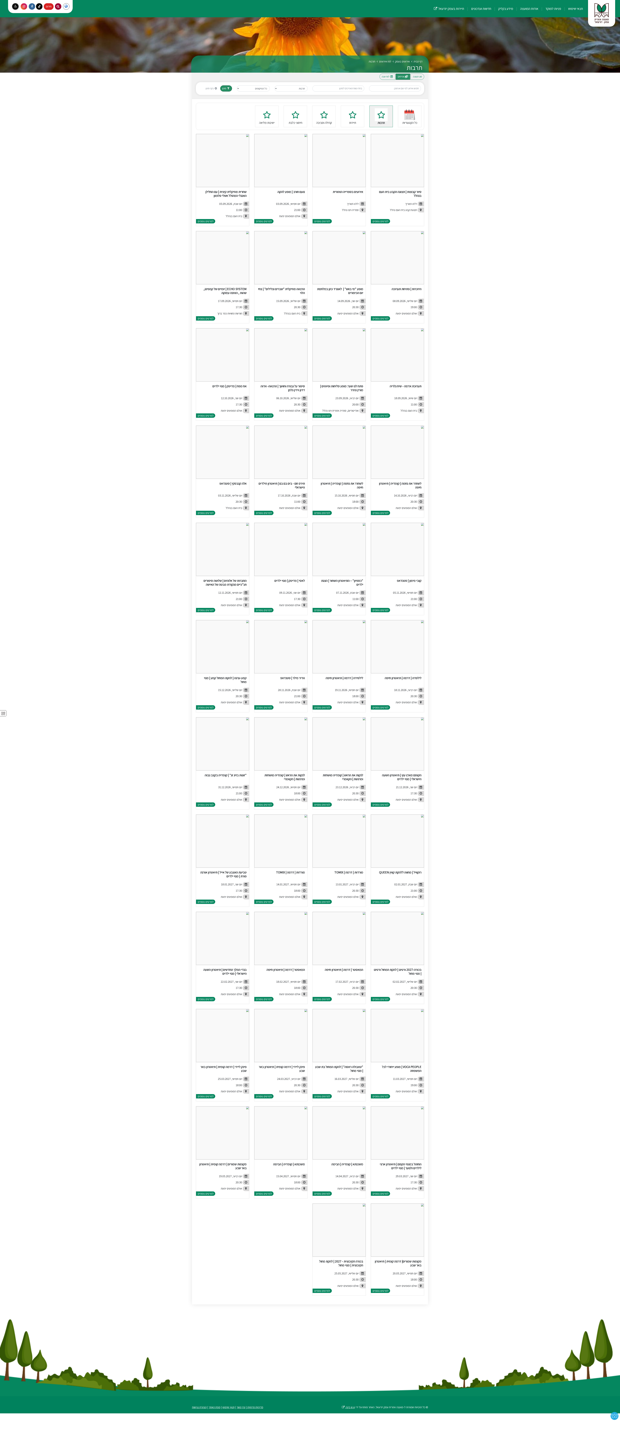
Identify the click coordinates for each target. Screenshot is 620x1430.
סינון (224, 88)
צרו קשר (241, 1407)
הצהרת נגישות (199, 1407)
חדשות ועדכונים (480, 8)
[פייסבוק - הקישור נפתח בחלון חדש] (32, 6)
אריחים (401, 76)
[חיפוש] (58, 6)
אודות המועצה (529, 8)
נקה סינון (210, 88)
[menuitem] (572, 8)
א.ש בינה (348, 1407)
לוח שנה (386, 76)
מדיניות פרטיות (255, 1407)
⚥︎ (3, 713)
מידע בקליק (505, 8)
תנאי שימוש (575, 8)
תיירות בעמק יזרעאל (449, 5)
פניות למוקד (553, 8)
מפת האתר (214, 1407)
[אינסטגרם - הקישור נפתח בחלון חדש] (24, 6)
